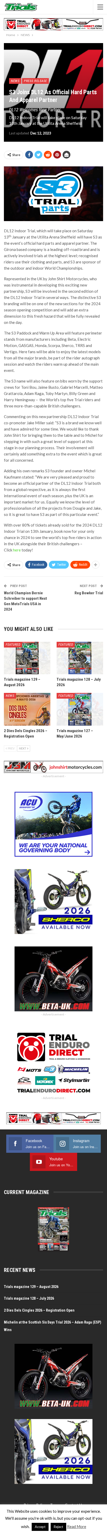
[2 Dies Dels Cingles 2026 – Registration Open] (27, 709)
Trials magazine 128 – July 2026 (29, 1298)
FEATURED (13, 644)
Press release (35, 81)
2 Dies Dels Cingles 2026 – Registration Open (39, 1310)
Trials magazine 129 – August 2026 (31, 1287)
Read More (76, 1526)
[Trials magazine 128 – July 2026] (80, 658)
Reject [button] (58, 1527)
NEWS (15, 81)
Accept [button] (40, 1527)
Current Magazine (26, 1192)
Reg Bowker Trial (89, 593)
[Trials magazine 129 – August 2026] (27, 658)
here (17, 550)
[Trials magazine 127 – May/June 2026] (80, 709)
